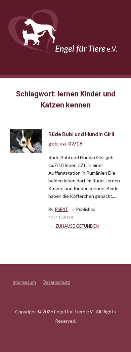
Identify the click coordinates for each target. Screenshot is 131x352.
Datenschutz (56, 282)
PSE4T (61, 209)
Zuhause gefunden (77, 226)
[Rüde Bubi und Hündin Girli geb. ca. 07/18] (26, 140)
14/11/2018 (60, 217)
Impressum (24, 282)
